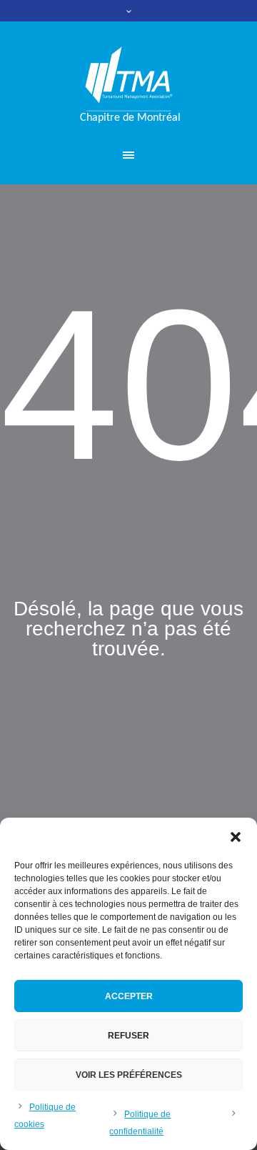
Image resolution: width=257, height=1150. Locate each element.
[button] (235, 837)
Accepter (129, 996)
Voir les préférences (129, 1075)
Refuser (128, 1036)
